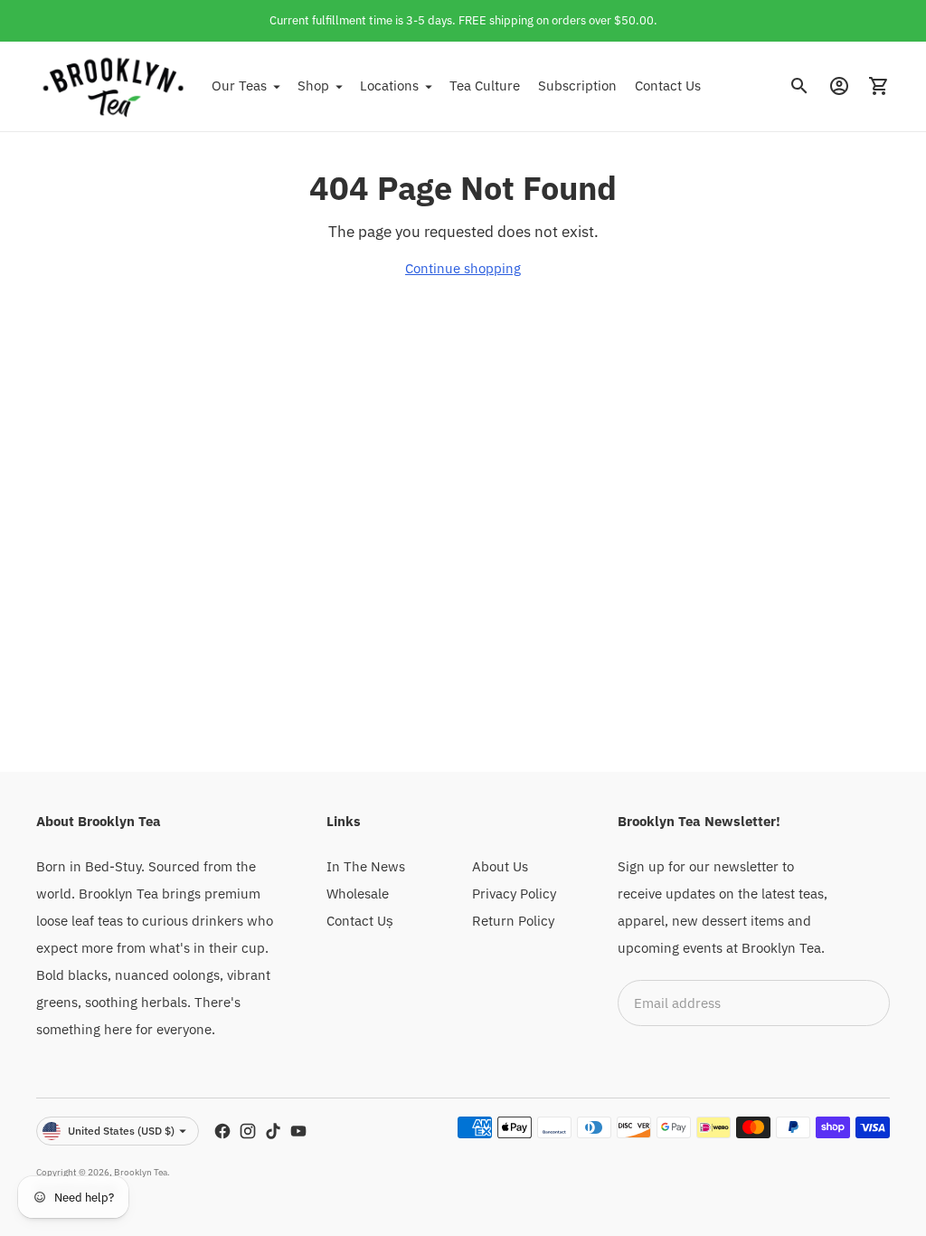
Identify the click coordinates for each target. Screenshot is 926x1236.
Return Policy (513, 920)
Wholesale (357, 893)
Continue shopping (463, 268)
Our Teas (239, 85)
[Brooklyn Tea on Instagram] (248, 1131)
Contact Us (668, 85)
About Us (500, 866)
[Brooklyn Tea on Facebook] (222, 1131)
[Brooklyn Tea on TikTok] (273, 1131)
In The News (365, 866)
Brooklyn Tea (140, 1172)
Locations (389, 85)
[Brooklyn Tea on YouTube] (298, 1131)
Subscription (577, 85)
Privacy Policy (514, 893)
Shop (313, 85)
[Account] (839, 86)
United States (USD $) (121, 1130)
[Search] (799, 86)
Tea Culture (484, 85)
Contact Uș (359, 920)
